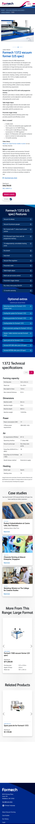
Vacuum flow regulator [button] (10, 260)
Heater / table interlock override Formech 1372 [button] (16, 334)
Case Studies (5, 815)
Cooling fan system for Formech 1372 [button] (15, 313)
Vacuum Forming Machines (15, 10)
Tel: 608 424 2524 (7, 802)
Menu (29, 4)
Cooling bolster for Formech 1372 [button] (14, 323)
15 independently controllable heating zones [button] (15, 244)
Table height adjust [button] (9, 270)
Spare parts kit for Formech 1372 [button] (13, 340)
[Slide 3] (15, 47)
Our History (5, 819)
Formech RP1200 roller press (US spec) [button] (15, 345)
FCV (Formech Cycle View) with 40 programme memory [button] (14, 237)
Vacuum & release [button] (9, 219)
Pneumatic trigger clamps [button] (11, 280)
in (31, 372)
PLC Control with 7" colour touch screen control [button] (15, 230)
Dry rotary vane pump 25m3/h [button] (13, 285)
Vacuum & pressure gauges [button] (12, 224)
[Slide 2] (14, 47)
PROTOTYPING (6, 521)
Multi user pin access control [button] (12, 275)
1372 (12, 12)
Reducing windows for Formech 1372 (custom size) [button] (15, 307)
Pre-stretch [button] (7, 250)
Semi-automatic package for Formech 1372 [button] (17, 328)
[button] (17, 805)
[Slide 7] (20, 47)
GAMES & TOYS (6, 555)
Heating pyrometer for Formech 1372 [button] (15, 318)
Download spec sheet (10, 178)
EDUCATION (6, 586)
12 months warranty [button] (10, 290)
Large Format (5, 12)
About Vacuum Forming (9, 812)
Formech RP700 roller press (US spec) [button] (15, 350)
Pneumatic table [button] (8, 265)
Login (3, 822)
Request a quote (9, 194)
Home (3, 10)
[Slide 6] (19, 47)
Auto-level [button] (7, 255)
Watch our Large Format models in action (14, 143)
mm (26, 372)
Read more (7, 531)
